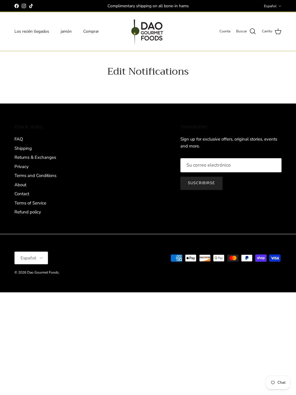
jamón (66, 31)
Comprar (91, 31)
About (20, 185)
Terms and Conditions (35, 175)
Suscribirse (201, 183)
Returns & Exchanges (35, 157)
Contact (21, 194)
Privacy (21, 166)
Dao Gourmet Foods (43, 272)
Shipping (23, 148)
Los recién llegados (31, 31)
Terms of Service (30, 203)
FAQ (18, 139)
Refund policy (27, 212)
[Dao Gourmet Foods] (148, 31)
